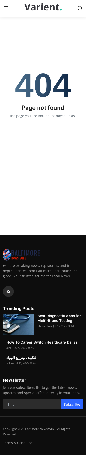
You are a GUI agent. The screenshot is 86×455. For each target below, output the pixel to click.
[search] (80, 8)
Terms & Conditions (18, 442)
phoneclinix (45, 326)
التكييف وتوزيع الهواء (21, 357)
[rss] (8, 291)
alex (8, 348)
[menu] (6, 8)
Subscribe (72, 404)
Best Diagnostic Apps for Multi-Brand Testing (59, 318)
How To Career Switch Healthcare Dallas (42, 342)
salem (10, 363)
